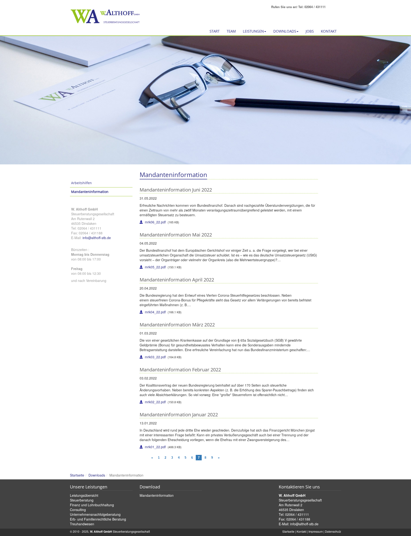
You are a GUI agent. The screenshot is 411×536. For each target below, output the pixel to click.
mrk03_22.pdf (155, 356)
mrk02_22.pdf (155, 401)
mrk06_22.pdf (155, 222)
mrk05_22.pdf (155, 267)
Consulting (78, 509)
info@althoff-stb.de (97, 237)
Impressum (315, 531)
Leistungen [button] (253, 31)
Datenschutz (333, 531)
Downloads (96, 475)
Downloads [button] (284, 31)
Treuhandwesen (82, 523)
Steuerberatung (81, 500)
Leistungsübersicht (84, 495)
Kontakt (329, 31)
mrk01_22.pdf (155, 446)
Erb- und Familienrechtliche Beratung (98, 519)
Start (215, 31)
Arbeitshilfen (81, 183)
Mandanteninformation (89, 191)
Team (231, 31)
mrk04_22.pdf (155, 312)
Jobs (310, 31)
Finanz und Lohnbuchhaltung (92, 504)
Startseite (77, 475)
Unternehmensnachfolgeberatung (95, 514)
